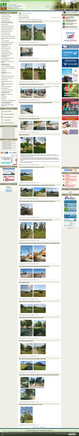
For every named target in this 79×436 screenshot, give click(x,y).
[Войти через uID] (65, 170)
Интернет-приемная (7, 111)
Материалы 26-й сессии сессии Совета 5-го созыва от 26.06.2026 (9, 144)
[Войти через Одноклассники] (76, 170)
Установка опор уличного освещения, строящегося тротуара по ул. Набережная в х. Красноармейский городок (39, 243)
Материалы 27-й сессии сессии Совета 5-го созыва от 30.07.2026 (9, 142)
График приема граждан (8, 117)
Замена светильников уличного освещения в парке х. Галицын (30, 404)
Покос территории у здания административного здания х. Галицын (31, 317)
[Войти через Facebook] (69, 170)
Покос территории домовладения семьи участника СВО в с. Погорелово (32, 358)
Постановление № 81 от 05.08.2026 (8, 135)
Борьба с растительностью (24, 134)
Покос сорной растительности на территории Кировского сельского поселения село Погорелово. (37, 185)
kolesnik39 (32, 42)
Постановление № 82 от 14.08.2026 (8, 134)
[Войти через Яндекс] (71, 170)
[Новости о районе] (9, 171)
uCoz (72, 228)
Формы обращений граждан (9, 114)
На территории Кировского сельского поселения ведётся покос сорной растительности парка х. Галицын (38, 61)
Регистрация (6, 1)
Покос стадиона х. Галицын (24, 282)
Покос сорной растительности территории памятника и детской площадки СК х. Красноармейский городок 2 (39, 374)
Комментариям (34, 19)
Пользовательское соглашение (46, 430)
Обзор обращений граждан (9, 122)
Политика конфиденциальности (32, 430)
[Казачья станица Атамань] (9, 181)
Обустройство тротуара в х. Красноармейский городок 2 (29, 118)
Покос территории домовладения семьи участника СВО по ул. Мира (31, 167)
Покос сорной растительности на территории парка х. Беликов (30, 21)
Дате (25, 19)
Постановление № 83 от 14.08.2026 (8, 133)
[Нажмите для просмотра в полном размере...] (26, 40)
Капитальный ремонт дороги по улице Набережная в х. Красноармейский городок (34, 266)
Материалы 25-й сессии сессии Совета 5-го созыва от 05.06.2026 (9, 146)
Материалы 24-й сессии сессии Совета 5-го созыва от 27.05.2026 (9, 148)
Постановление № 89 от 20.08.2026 (8, 128)
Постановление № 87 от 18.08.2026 (8, 130)
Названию (29, 19)
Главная (2, 1)
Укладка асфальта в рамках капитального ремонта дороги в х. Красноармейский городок (35, 102)
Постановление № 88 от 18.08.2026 (8, 129)
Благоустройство (21, 42)
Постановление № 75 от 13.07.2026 (8, 136)
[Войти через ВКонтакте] (67, 170)
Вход (9, 1)
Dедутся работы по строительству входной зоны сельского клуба (31, 84)
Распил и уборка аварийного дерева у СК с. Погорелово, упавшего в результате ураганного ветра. (37, 201)
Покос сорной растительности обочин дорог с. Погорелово (30, 301)
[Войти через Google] (73, 170)
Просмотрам (39, 19)
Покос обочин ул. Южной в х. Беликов (26, 340)
